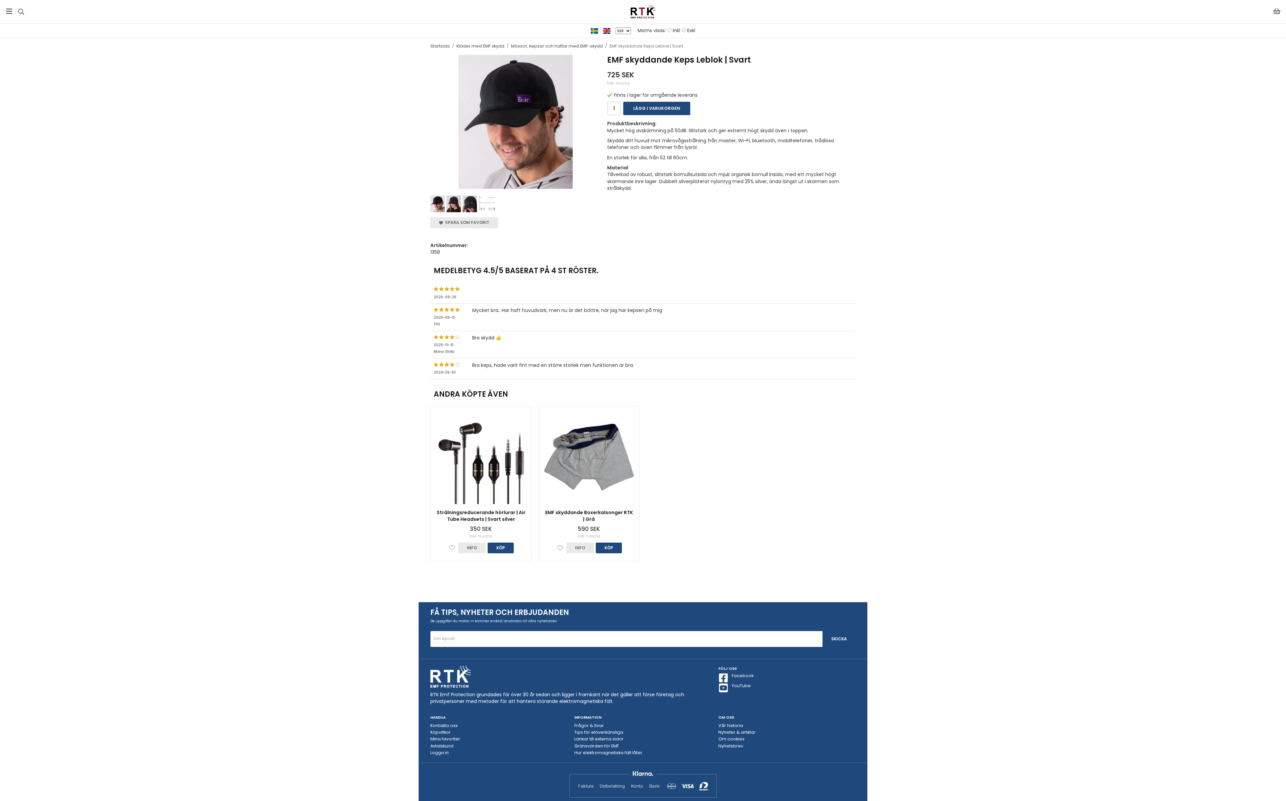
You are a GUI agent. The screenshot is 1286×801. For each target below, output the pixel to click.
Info (472, 548)
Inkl (676, 30)
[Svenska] (597, 30)
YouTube (741, 686)
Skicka (839, 639)
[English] (609, 30)
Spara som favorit (466, 222)
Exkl (691, 30)
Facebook (743, 675)
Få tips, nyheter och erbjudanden (499, 612)
